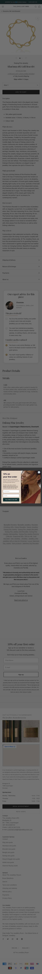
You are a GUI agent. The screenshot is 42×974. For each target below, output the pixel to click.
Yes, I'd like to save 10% (11, 499)
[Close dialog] (39, 472)
